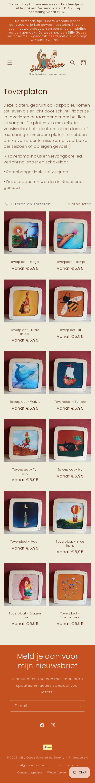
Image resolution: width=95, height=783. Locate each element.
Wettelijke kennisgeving (64, 772)
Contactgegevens (30, 772)
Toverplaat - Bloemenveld (70, 615)
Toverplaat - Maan (25, 542)
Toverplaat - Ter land (25, 471)
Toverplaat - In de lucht (70, 543)
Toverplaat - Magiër (24, 262)
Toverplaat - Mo (70, 470)
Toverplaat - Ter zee (70, 402)
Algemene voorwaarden (37, 765)
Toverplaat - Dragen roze (25, 615)
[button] (9, 62)
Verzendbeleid (69, 765)
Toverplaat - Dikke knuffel (24, 332)
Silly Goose (27, 757)
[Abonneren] (79, 706)
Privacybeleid (78, 757)
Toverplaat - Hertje (70, 262)
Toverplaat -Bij (70, 330)
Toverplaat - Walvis (25, 402)
